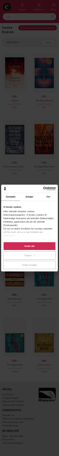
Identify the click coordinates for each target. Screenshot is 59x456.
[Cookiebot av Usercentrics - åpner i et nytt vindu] (43, 189)
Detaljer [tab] (30, 196)
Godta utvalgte (29, 265)
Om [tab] (48, 196)
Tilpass (28, 255)
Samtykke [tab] (11, 196)
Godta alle (29, 246)
